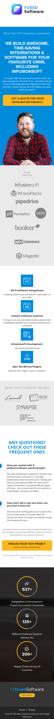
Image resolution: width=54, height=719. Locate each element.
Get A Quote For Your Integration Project (27, 100)
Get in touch (27, 695)
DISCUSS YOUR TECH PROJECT (27, 545)
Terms (22, 710)
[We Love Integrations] (27, 9)
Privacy (31, 710)
